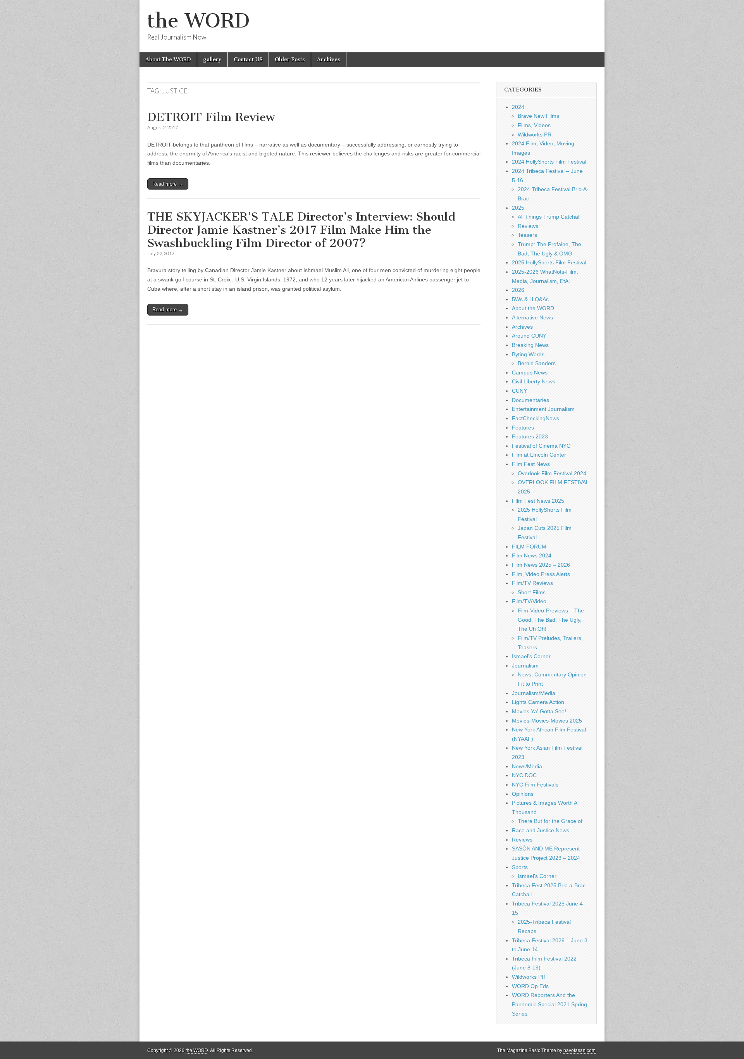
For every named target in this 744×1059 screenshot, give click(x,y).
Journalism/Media (533, 693)
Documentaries (530, 400)
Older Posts (290, 59)
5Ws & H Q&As (530, 299)
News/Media (527, 766)
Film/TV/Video (529, 601)
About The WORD (168, 59)
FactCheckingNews (535, 418)
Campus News (530, 372)
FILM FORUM (529, 546)
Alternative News (532, 317)
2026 (518, 290)
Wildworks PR (534, 134)
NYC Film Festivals (535, 784)
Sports (520, 867)
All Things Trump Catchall (549, 217)
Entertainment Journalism (543, 409)
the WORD (198, 21)
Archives (328, 59)
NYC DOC (524, 775)
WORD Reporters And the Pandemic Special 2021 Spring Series (549, 1004)
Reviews (528, 226)
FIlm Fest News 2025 (538, 501)
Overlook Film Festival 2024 (552, 473)
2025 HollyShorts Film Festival (549, 262)
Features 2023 (530, 436)
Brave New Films (538, 116)
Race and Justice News (540, 830)
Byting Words (528, 354)
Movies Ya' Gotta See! (539, 711)
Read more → (167, 184)
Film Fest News (531, 464)
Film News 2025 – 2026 (541, 565)
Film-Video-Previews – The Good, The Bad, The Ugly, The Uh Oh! (551, 619)
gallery (212, 59)
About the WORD (533, 308)
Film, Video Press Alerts (541, 574)
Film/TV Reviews (532, 583)
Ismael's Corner (531, 656)
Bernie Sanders (537, 363)
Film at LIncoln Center (539, 455)
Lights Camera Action (538, 702)
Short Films (532, 592)
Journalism (525, 665)
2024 (518, 107)
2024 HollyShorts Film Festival (549, 162)
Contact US (248, 59)
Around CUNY (529, 336)
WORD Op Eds (530, 986)
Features (523, 427)
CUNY (519, 391)
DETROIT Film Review (211, 117)
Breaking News (530, 345)
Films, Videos (534, 125)
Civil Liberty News (533, 381)
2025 (518, 208)
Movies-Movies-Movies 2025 (547, 720)
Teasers (527, 235)
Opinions (523, 794)
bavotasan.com (579, 1050)
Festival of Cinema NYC (541, 446)
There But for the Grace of (550, 821)
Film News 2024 (531, 555)
